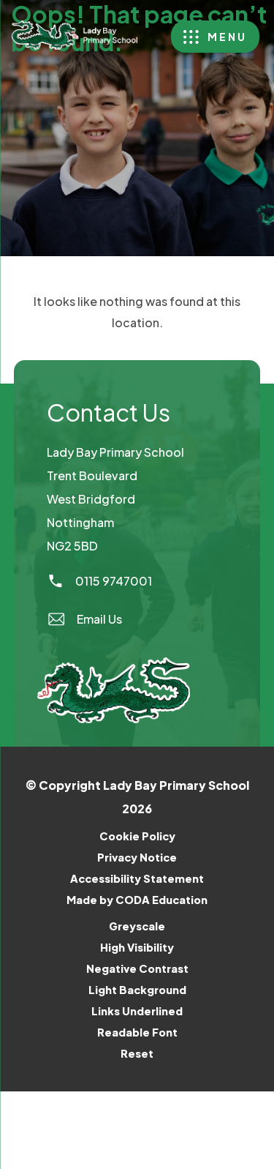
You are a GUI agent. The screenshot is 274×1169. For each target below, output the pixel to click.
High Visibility (137, 947)
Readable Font (137, 1032)
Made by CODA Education (156, 901)
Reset (137, 1053)
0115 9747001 (113, 581)
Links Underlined (137, 1010)
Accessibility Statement (137, 878)
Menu (227, 36)
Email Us (99, 619)
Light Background (137, 989)
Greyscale (137, 926)
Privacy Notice (137, 857)
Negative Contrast (137, 968)
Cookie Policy (137, 836)
